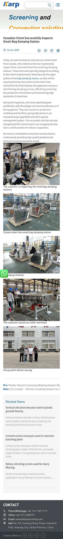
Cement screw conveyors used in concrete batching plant (30, 437)
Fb (24, 535)
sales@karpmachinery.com (29, 519)
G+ (37, 535)
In (43, 535)
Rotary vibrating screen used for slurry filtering (27, 465)
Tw (31, 535)
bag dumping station (28, 78)
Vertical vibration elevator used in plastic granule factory (29, 409)
